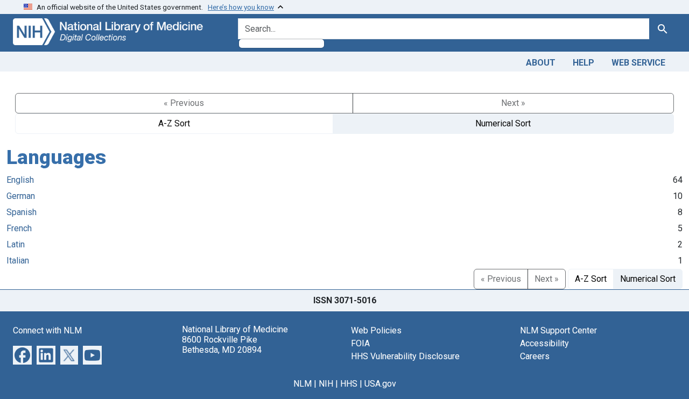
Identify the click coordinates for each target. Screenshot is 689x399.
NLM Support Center (558, 330)
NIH (326, 384)
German (20, 196)
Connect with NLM (47, 330)
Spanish (21, 212)
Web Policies (376, 330)
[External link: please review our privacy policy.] (22, 354)
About (541, 63)
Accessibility (544, 343)
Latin (15, 244)
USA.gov (380, 384)
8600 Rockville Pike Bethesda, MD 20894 (222, 344)
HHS (348, 384)
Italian (17, 260)
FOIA (360, 343)
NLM (302, 384)
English (20, 180)
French (19, 228)
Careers (535, 356)
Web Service (638, 63)
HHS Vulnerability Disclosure (405, 356)
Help (583, 63)
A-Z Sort (174, 123)
